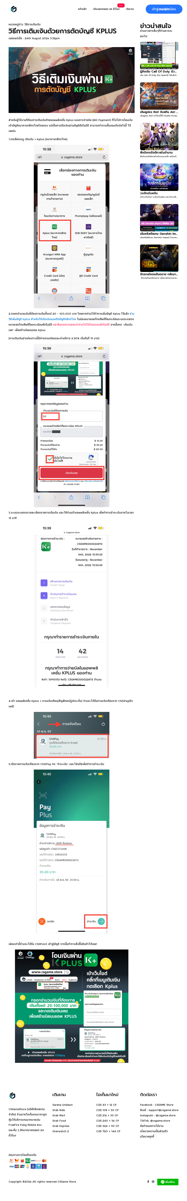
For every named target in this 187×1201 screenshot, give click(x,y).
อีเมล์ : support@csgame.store (159, 1110)
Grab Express (60, 1126)
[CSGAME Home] (18, 1095)
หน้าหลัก (82, 9)
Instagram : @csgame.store (157, 1115)
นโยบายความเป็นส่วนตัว (154, 1131)
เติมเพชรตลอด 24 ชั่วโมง (106, 9)
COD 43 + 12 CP (106, 1104)
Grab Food (59, 1120)
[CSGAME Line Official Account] (167, 1181)
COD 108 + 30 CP (107, 1110)
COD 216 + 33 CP (107, 1115)
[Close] (14, 8)
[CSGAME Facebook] (149, 1181)
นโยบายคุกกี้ (147, 1136)
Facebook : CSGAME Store (156, 1104)
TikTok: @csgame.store (155, 1120)
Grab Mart (58, 1115)
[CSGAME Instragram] (154, 1181)
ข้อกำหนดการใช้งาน (151, 1126)
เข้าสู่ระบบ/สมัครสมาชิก (164, 9)
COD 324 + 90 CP (107, 1126)
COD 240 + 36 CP (107, 1120)
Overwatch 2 (60, 1131)
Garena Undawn (62, 1104)
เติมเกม (130, 9)
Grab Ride (58, 1110)
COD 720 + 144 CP (108, 1131)
